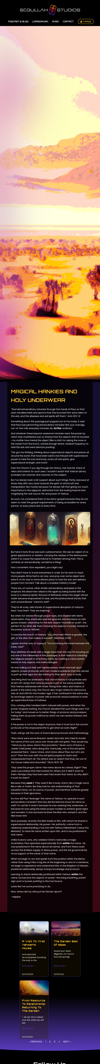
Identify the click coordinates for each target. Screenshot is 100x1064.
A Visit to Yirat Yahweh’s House (33, 945)
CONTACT (68, 21)
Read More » (28, 966)
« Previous (35, 1041)
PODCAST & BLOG (18, 21)
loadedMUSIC (40, 21)
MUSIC (55, 21)
